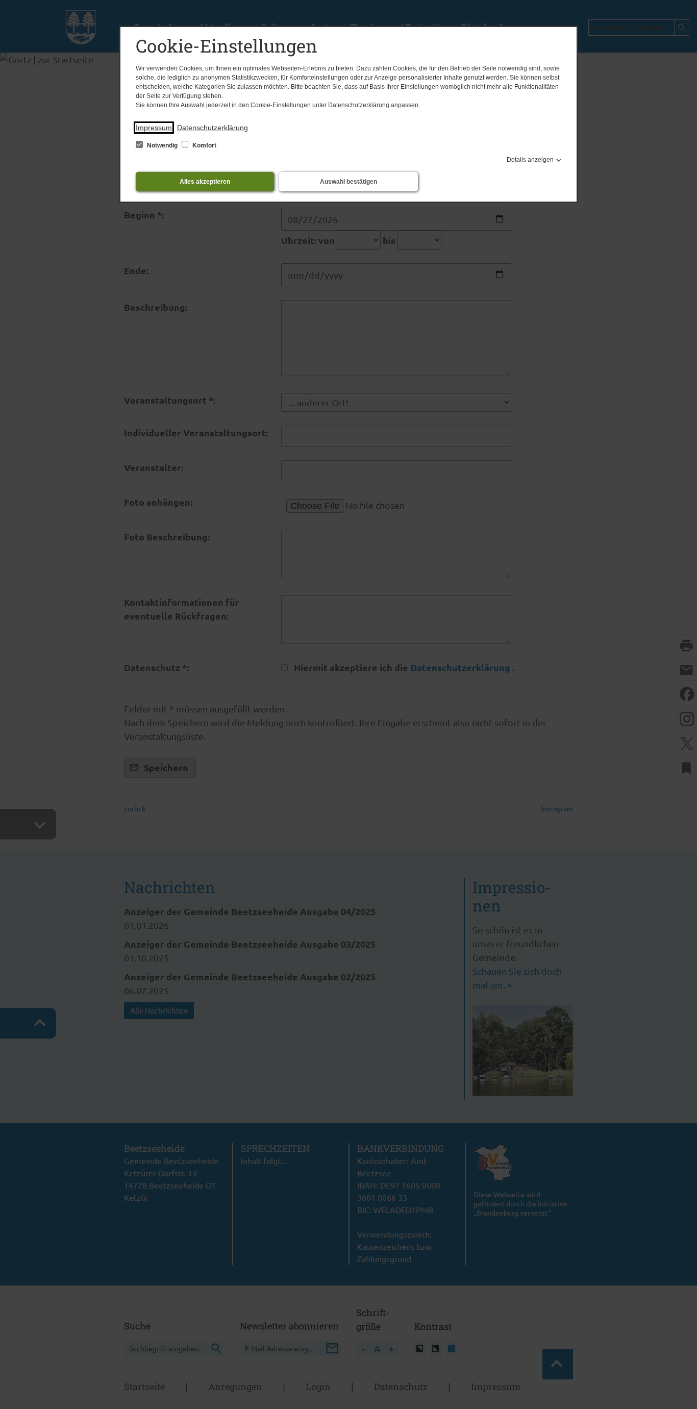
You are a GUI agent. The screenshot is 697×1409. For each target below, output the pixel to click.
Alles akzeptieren (205, 181)
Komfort (203, 145)
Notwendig (162, 145)
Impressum (154, 127)
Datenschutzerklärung (212, 127)
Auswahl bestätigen (348, 181)
